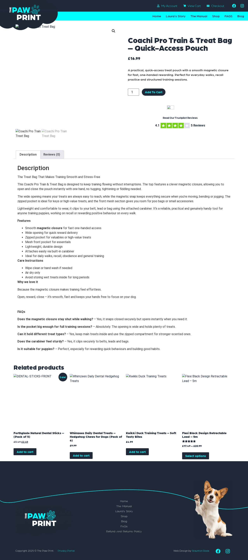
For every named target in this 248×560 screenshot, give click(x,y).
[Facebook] (234, 6)
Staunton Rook (200, 550)
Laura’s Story (176, 16)
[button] (113, 31)
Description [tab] (28, 154)
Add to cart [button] (25, 452)
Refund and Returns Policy (124, 531)
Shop (216, 16)
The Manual (198, 16)
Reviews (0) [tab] (51, 154)
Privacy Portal (66, 550)
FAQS (228, 16)
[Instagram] (242, 6)
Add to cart (153, 92)
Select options (195, 456)
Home (156, 16)
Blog (240, 16)
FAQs (124, 526)
